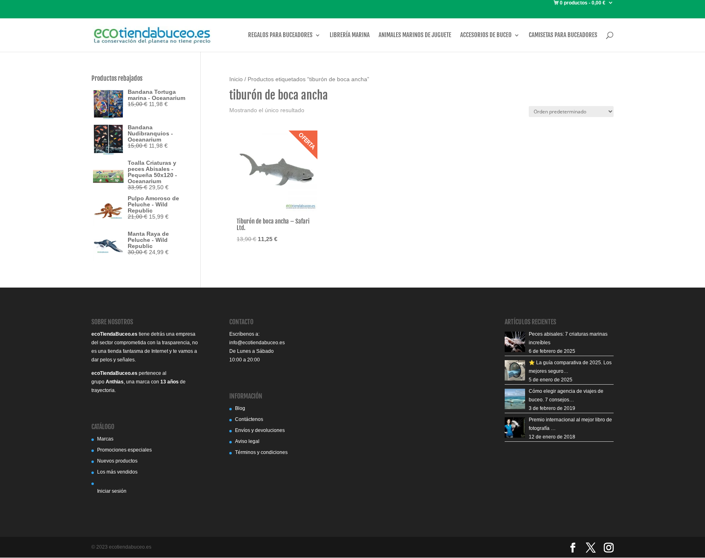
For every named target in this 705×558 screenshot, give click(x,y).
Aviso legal (247, 441)
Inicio (236, 79)
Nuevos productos (117, 461)
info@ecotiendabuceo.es (257, 342)
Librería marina (350, 35)
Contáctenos (249, 419)
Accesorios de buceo (486, 35)
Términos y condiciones (261, 452)
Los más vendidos (117, 472)
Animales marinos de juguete (415, 35)
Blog (240, 408)
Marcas (105, 439)
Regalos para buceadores (280, 35)
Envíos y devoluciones (260, 430)
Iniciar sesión (111, 491)
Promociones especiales (124, 450)
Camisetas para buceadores (563, 35)
